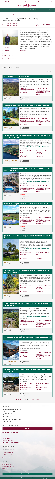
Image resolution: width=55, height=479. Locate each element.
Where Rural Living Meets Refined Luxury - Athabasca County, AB (26, 204)
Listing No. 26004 (8, 227)
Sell (18, 10)
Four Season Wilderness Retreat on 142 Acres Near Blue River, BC (26, 105)
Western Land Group (10, 56)
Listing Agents (23, 86)
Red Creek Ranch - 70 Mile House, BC (16, 76)
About (50, 10)
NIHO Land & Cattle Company (11, 442)
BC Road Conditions (9, 454)
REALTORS (33, 10)
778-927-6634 (40, 94)
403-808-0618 (24, 223)
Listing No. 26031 (8, 364)
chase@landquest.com (41, 92)
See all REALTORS (8, 15)
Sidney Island (6, 438)
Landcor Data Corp (8, 440)
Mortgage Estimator (9, 464)
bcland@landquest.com (26, 257)
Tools (23, 1)
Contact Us (6, 1)
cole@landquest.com (25, 123)
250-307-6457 (24, 258)
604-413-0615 (24, 356)
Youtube (6, 53)
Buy (4, 10)
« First (17, 399)
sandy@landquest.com (26, 355)
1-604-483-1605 (24, 156)
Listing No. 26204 (8, 162)
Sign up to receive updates (27, 474)
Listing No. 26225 (8, 98)
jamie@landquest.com (26, 155)
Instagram (7, 50)
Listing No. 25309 (8, 394)
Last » (37, 399)
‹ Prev (20, 399)
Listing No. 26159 (8, 129)
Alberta (5, 226)
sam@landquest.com (25, 90)
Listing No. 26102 (8, 330)
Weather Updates (8, 452)
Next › (32, 399)
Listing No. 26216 (8, 263)
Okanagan (6, 262)
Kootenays (6, 194)
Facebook (6, 47)
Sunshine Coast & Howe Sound (10, 160)
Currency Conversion (9, 466)
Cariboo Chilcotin (8, 97)
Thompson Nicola (8, 127)
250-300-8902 (40, 258)
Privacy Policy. (44, 478)
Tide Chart (7, 457)
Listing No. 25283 (8, 195)
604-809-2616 (24, 92)
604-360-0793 (24, 124)
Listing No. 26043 (8, 296)
